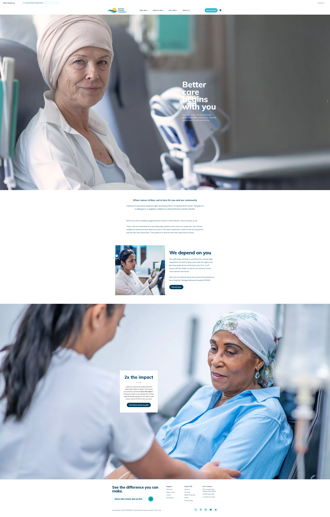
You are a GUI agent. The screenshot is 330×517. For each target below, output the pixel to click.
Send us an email (209, 497)
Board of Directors (189, 495)
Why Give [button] (143, 10)
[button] (327, 100)
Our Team (187, 492)
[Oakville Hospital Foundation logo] (116, 10)
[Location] (220, 10)
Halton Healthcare (9, 3)
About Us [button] (186, 10)
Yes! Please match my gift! (138, 405)
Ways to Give (170, 492)
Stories (186, 498)
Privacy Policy (188, 500)
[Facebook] (201, 510)
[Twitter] (196, 510)
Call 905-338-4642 (208, 494)
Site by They (157, 510)
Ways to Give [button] (158, 10)
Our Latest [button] (173, 10)
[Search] (24, 3)
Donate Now (211, 10)
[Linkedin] (216, 510)
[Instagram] (206, 510)
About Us (187, 489)
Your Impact (169, 498)
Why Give (169, 489)
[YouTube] (211, 510)
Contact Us (321, 3)
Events (168, 495)
